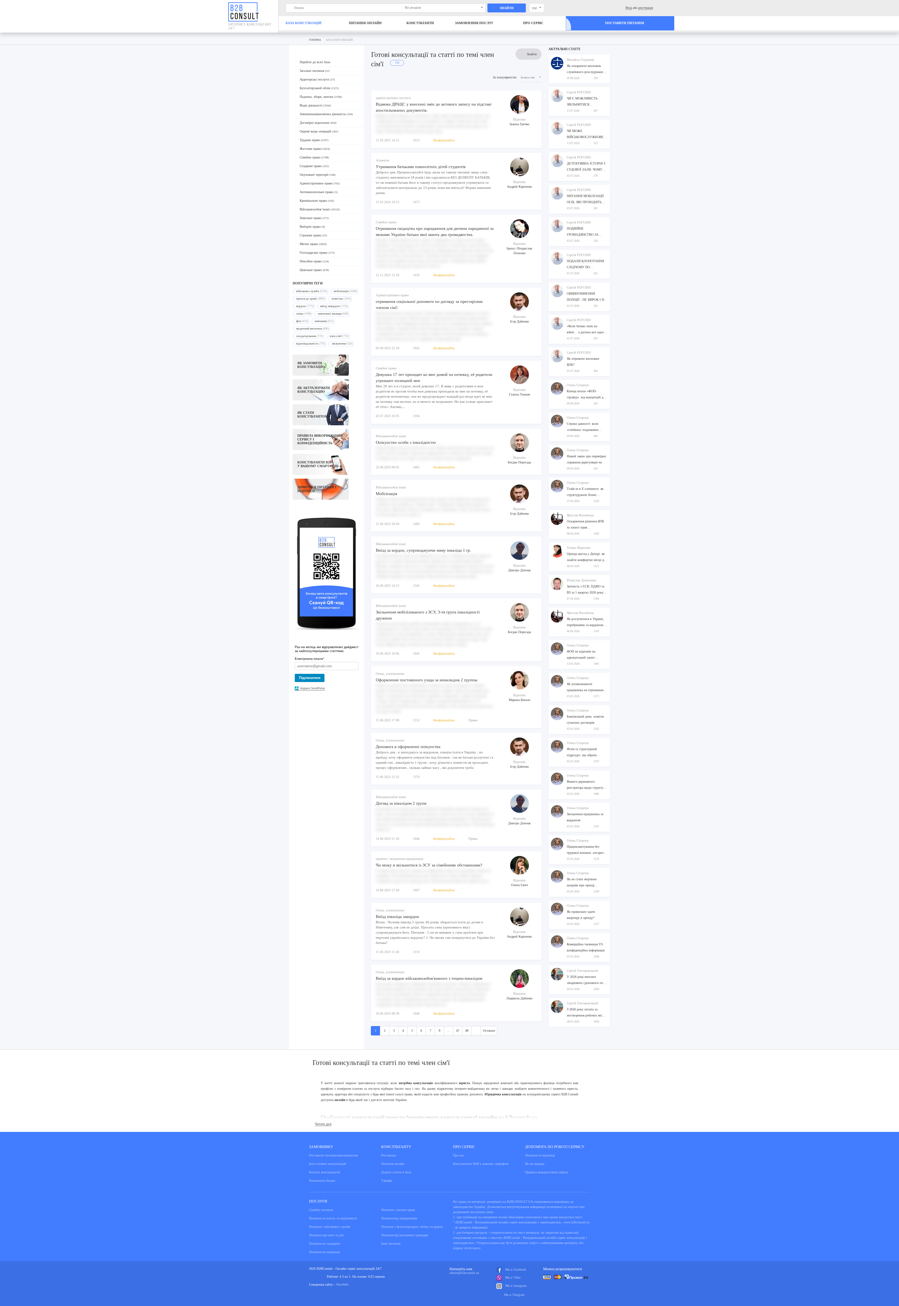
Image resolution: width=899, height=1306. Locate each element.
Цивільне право (314, 270)
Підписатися (310, 678)
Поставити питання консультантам (333, 1155)
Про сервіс (533, 23)
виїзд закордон (334, 306)
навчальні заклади (333, 313)
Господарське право (317, 252)
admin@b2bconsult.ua (464, 1273)
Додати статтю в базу (396, 1172)
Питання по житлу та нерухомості (333, 1218)
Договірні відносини (318, 123)
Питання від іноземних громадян (404, 1235)
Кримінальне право (317, 200)
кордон (305, 306)
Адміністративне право (320, 183)
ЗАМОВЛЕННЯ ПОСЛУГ (474, 23)
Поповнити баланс (322, 1180)
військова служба (311, 291)
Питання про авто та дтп (326, 1235)
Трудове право (314, 140)
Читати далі (323, 1124)
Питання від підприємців (399, 1218)
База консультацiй (303, 23)
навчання (324, 321)
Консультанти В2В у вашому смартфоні (481, 1164)
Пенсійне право (314, 261)
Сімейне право (314, 157)
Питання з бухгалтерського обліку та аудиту (412, 1227)
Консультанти (420, 23)
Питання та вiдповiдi (540, 1155)
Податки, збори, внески (321, 97)
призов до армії (310, 298)
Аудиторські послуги (317, 79)
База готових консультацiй (327, 1164)
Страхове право (313, 235)
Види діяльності (315, 105)
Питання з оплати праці (398, 1210)
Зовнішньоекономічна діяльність (326, 114)
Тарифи (386, 1180)
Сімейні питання (321, 1210)
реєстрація (645, 8)
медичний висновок (312, 328)
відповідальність (310, 343)
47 (457, 1030)
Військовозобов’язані (320, 209)
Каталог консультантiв (324, 1172)
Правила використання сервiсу (546, 1172)
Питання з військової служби (329, 1227)
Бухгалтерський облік (319, 88)
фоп (302, 321)
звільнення (342, 343)
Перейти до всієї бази (315, 62)
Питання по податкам (324, 1252)
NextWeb (342, 1284)
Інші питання (390, 1243)
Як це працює (535, 1164)
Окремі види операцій (319, 131)
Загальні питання (315, 71)
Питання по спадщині (324, 1243)
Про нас (458, 1155)
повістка (341, 298)
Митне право (313, 244)
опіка (303, 313)
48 (466, 1030)
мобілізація (345, 291)
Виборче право (312, 226)
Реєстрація (388, 1155)
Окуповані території (317, 174)
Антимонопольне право (319, 192)
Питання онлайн (365, 23)
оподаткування (309, 336)
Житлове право (315, 148)
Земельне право (314, 218)
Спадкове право (314, 166)
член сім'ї (339, 336)
